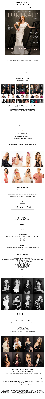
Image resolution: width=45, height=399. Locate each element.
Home (16, 7)
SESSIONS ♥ (24, 7)
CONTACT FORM (27, 320)
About (20, 7)
